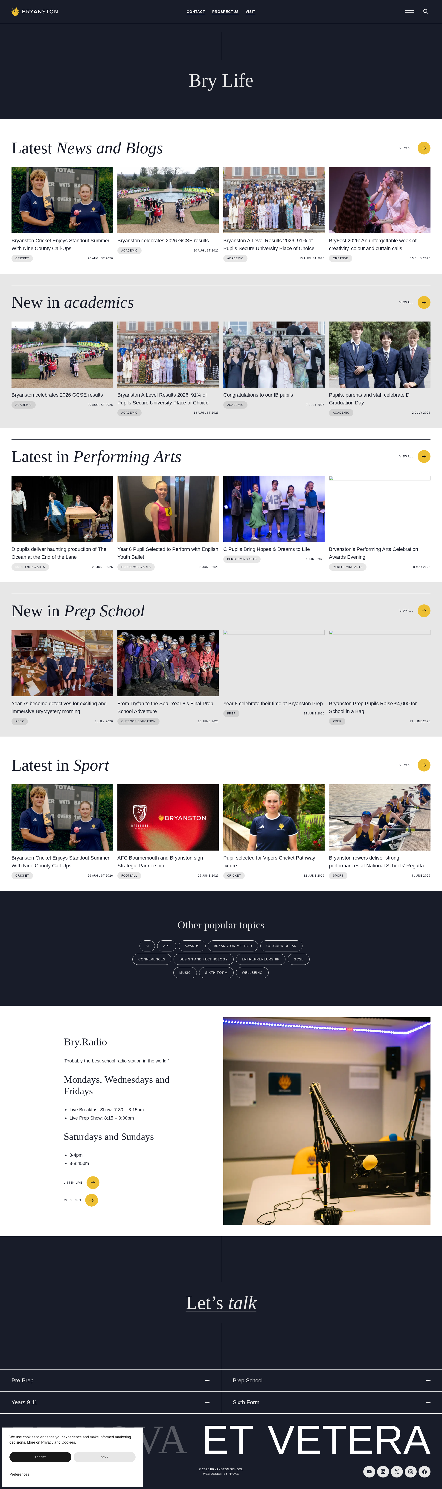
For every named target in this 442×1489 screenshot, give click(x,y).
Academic (129, 250)
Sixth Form (216, 972)
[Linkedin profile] (383, 1471)
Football (129, 875)
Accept (40, 1457)
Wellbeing (252, 972)
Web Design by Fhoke (221, 1473)
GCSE (299, 959)
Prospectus (225, 12)
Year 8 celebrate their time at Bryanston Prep (273, 703)
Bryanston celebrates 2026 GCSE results (163, 240)
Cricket (22, 258)
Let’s (221, 1302)
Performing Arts (30, 567)
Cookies (68, 1442)
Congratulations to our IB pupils (258, 395)
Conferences (152, 959)
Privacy (47, 1442)
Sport (338, 875)
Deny (104, 1457)
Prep (19, 721)
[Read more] (62, 200)
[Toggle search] (425, 11)
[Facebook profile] (424, 1471)
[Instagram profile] (411, 1471)
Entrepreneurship (260, 959)
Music (185, 972)
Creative (340, 258)
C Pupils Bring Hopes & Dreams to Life (266, 549)
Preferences (19, 1474)
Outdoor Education (138, 721)
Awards (192, 946)
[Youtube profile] (369, 1471)
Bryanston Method (233, 946)
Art (166, 946)
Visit (251, 12)
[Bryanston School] (35, 11)
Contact (196, 12)
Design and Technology (204, 959)
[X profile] (397, 1471)
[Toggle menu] (409, 11)
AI (147, 946)
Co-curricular (281, 946)
